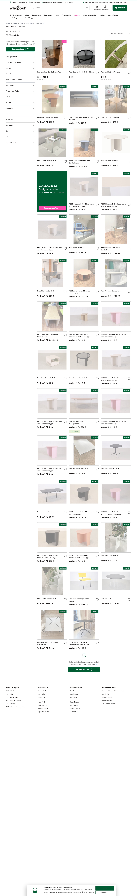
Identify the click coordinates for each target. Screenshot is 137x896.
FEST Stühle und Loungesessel (16, 707)
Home (8, 23)
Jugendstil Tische (43, 712)
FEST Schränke (11, 704)
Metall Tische (74, 694)
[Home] (18, 8)
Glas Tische (73, 697)
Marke (15, 23)
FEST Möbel (30, 23)
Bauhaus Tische (43, 708)
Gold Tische (73, 712)
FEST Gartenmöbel (12, 697)
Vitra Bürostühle (107, 700)
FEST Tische (40, 23)
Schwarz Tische (75, 708)
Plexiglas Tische (107, 697)
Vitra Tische (41, 697)
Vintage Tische (42, 705)
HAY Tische (41, 694)
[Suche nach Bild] (87, 7)
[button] (101, 2)
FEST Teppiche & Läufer (14, 700)
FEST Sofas (9, 694)
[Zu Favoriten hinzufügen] (65, 73)
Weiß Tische (74, 705)
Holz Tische (73, 691)
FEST (21, 23)
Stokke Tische (42, 691)
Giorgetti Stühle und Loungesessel (113, 691)
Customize (103, 892)
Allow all (105, 888)
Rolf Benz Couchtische (109, 704)
